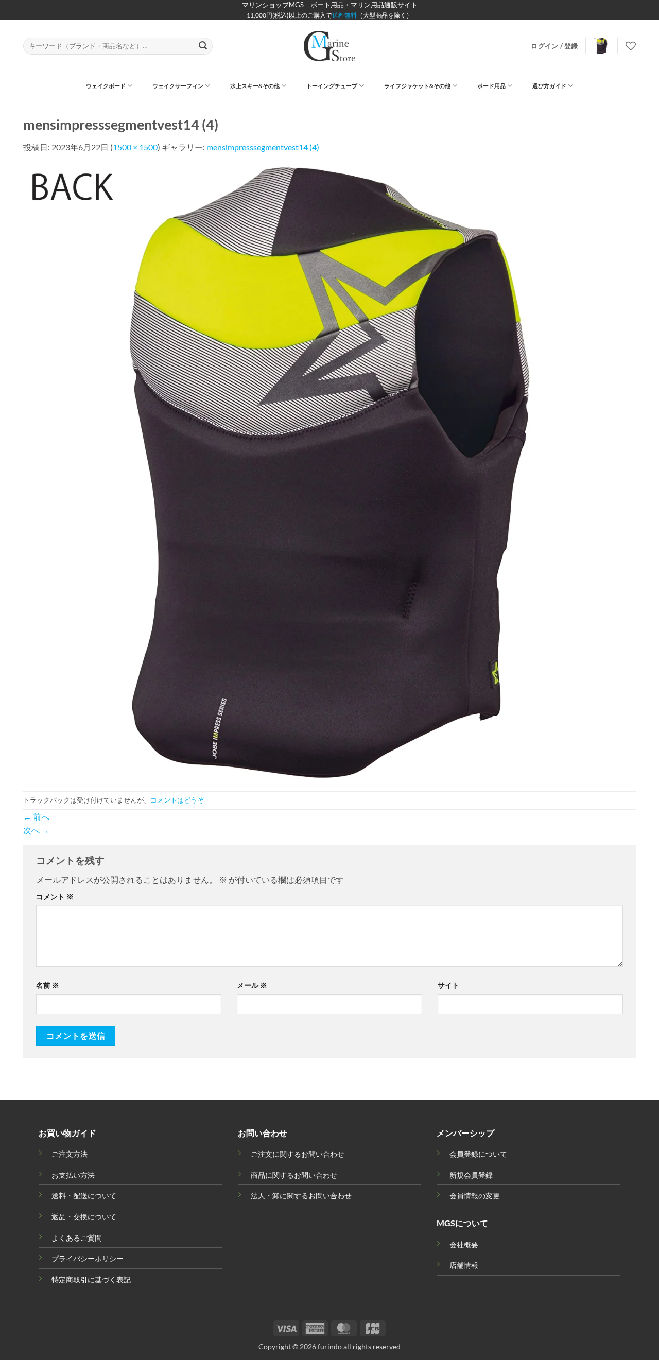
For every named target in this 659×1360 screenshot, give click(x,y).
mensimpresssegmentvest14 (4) (262, 147)
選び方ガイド (549, 85)
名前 (47, 985)
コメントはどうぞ (177, 800)
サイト (448, 985)
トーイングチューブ (331, 85)
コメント (55, 896)
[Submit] (203, 46)
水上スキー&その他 (255, 85)
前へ (36, 817)
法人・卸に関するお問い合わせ (301, 1195)
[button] (554, 46)
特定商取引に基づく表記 (91, 1279)
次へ (36, 830)
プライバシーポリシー (87, 1258)
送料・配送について (83, 1195)
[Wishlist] (631, 45)
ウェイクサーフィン (177, 85)
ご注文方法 (69, 1153)
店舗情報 (463, 1265)
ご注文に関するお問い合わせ (297, 1153)
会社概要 (463, 1244)
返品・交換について (83, 1216)
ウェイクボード (106, 85)
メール (252, 985)
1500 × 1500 (135, 147)
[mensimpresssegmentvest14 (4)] (329, 471)
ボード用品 (491, 85)
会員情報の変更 (474, 1195)
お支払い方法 (73, 1175)
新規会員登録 (471, 1175)
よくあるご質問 (76, 1237)
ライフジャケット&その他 (417, 85)
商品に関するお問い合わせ (294, 1175)
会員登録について (478, 1153)
